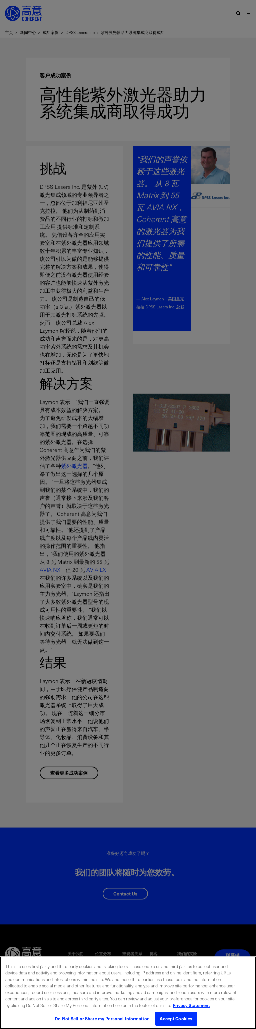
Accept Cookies (176, 1018)
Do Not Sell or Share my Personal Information (102, 1018)
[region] (128, 992)
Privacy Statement (191, 1005)
